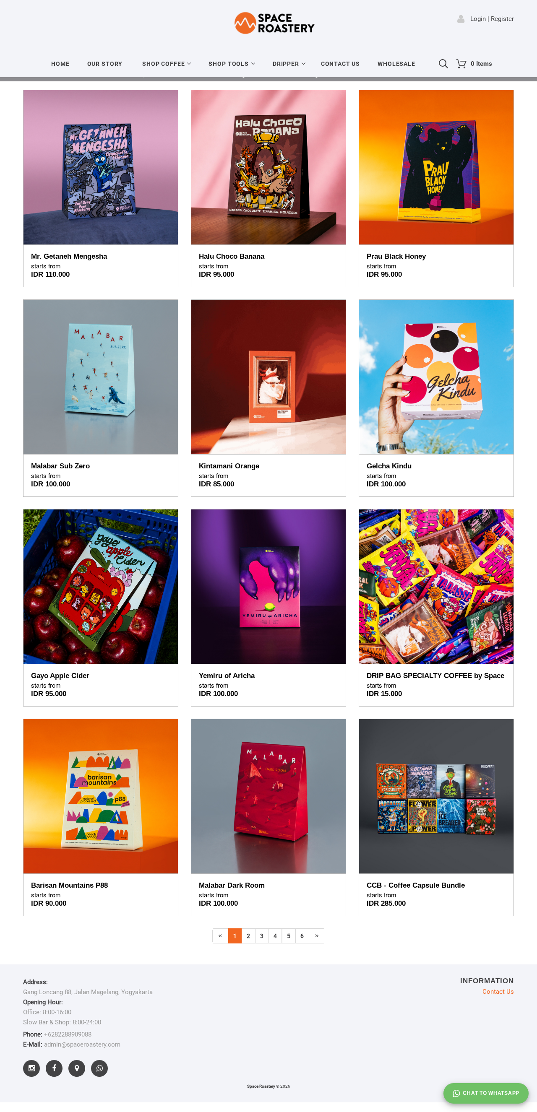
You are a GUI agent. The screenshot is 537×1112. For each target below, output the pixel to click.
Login (478, 19)
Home (60, 63)
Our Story (105, 63)
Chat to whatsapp (491, 1093)
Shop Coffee (163, 63)
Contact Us (340, 63)
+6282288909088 (67, 1034)
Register (502, 19)
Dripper (286, 63)
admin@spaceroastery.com (82, 1044)
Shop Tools (228, 63)
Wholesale (396, 63)
